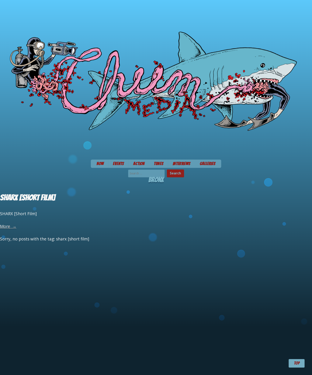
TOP (296, 363)
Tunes (158, 163)
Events (118, 163)
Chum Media (156, 78)
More (8, 226)
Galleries (208, 163)
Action (139, 163)
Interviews (181, 163)
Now (100, 163)
